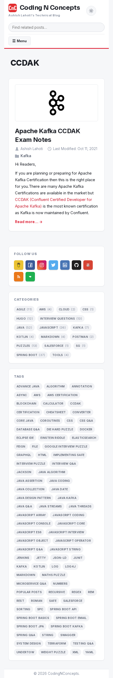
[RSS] (18, 276)
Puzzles (27, 346)
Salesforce (56, 346)
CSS (88, 309)
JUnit (78, 558)
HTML (42, 455)
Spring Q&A (26, 635)
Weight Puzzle (53, 652)
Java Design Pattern (34, 498)
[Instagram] (42, 265)
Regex (76, 592)
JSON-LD (60, 558)
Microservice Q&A (31, 583)
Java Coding (59, 481)
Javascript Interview (66, 532)
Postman (83, 337)
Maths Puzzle (53, 575)
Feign (21, 446)
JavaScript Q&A (30, 549)
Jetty (41, 558)
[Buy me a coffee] (18, 265)
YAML (89, 652)
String (47, 635)
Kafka (25, 156)
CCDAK (75, 403)
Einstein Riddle (52, 438)
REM (91, 592)
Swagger (68, 635)
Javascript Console (33, 523)
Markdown (53, 337)
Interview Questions (61, 318)
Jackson (24, 472)
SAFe (52, 601)
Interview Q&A (64, 463)
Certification (28, 412)
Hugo (25, 318)
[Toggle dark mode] (91, 11)
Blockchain (26, 403)
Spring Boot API (63, 609)
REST (20, 601)
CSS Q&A (86, 420)
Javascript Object (32, 540)
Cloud (67, 309)
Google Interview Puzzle (66, 446)
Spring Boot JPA (30, 626)
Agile (24, 309)
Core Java (25, 420)
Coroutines (50, 420)
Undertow (25, 652)
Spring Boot (31, 355)
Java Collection (30, 489)
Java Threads (80, 506)
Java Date (59, 489)
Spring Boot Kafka (67, 626)
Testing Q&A (83, 643)
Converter (82, 412)
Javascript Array (31, 515)
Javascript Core (71, 523)
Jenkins (23, 558)
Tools (60, 355)
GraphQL (24, 455)
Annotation (82, 386)
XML (76, 652)
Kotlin (25, 337)
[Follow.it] (30, 276)
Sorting (23, 609)
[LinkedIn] (65, 265)
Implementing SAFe (68, 455)
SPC (40, 609)
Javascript (52, 327)
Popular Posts (29, 592)
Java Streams (50, 506)
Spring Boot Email (71, 618)
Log (55, 566)
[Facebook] (30, 265)
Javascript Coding (68, 515)
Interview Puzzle (31, 463)
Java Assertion (29, 481)
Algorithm (56, 386)
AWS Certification (62, 395)
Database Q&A (28, 429)
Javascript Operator (73, 540)
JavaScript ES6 (29, 532)
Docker (86, 429)
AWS (45, 309)
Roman (36, 601)
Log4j (70, 566)
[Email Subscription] (88, 265)
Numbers (60, 583)
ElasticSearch (84, 438)
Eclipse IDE (25, 438)
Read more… (26, 222)
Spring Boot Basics (33, 618)
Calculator (53, 403)
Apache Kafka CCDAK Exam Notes (47, 135)
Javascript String (65, 549)
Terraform (57, 643)
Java (24, 327)
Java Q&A (24, 506)
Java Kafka (67, 498)
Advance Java (28, 386)
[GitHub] (76, 265)
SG (80, 346)
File (35, 446)
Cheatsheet (56, 412)
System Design (29, 643)
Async (22, 395)
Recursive (57, 592)
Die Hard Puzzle (60, 429)
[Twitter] (53, 265)
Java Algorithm (51, 472)
